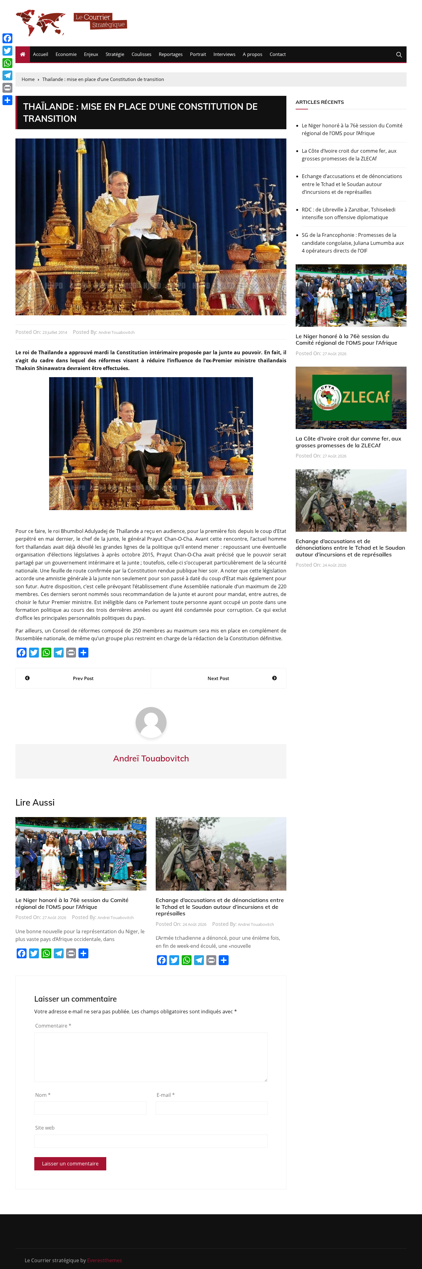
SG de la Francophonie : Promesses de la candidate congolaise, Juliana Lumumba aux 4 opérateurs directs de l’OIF (353, 243)
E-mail (166, 1095)
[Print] (7, 88)
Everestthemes (104, 1260)
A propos (252, 54)
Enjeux (91, 54)
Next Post (218, 678)
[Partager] (7, 100)
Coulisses (141, 54)
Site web (45, 1127)
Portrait (198, 54)
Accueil (40, 54)
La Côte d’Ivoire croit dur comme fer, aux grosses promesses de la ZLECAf (349, 154)
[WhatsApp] (7, 63)
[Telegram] (7, 75)
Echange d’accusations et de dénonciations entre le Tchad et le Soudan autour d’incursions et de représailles (220, 906)
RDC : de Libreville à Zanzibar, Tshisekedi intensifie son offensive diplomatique (348, 213)
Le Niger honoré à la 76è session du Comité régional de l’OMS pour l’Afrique (72, 903)
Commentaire (53, 1025)
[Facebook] (7, 38)
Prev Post (83, 678)
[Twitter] (7, 51)
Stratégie (115, 54)
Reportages (171, 54)
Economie (66, 54)
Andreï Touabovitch (117, 332)
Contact (278, 54)
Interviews (224, 54)
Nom (43, 1095)
